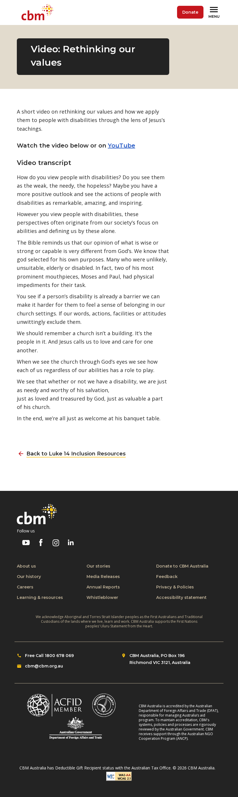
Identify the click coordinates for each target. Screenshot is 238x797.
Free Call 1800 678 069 (49, 655)
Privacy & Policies (175, 587)
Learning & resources (40, 597)
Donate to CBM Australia (182, 566)
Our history (29, 576)
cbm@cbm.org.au (44, 666)
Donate (190, 12)
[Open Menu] (214, 12)
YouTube (121, 145)
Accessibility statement (181, 597)
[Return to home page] (38, 12)
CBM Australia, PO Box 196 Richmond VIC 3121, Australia (159, 659)
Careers (25, 587)
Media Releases (103, 576)
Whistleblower (102, 597)
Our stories (98, 566)
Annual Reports (103, 587)
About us (26, 566)
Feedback (167, 576)
